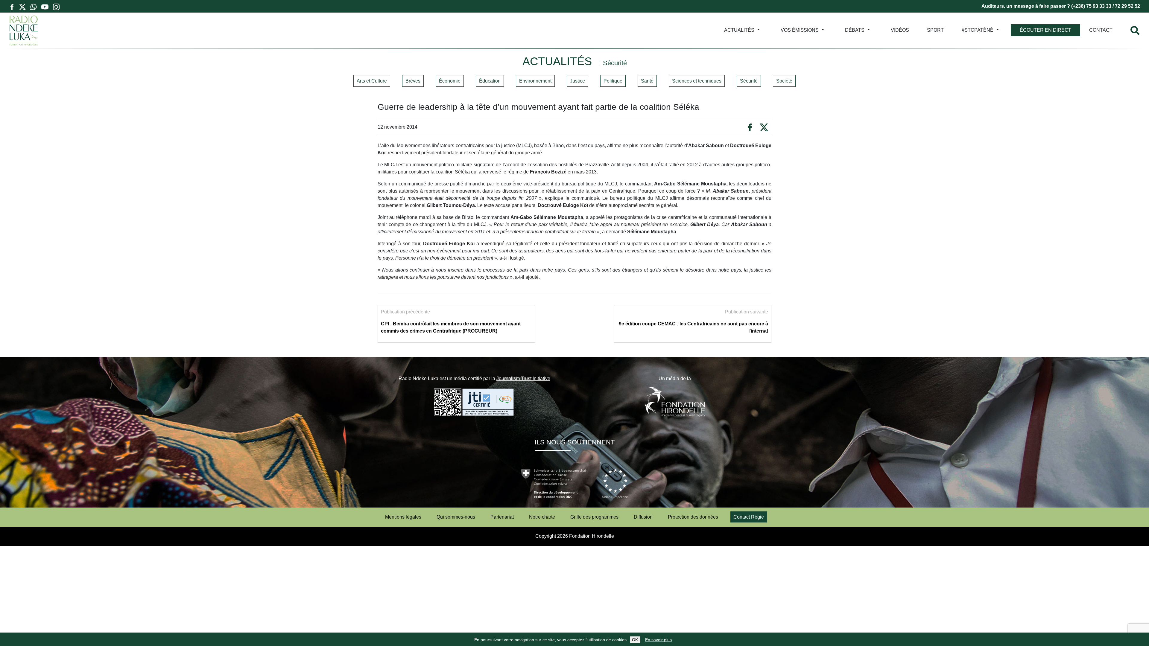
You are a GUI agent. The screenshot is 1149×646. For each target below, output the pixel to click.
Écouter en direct (1045, 30)
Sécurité (749, 80)
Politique (613, 80)
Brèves (412, 80)
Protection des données (693, 516)
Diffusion (643, 516)
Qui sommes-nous (456, 516)
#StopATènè (977, 30)
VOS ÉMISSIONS (800, 30)
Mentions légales (403, 516)
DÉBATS (854, 30)
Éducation (490, 80)
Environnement (535, 80)
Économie (449, 80)
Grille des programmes (594, 516)
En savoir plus (658, 639)
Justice (577, 80)
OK (635, 639)
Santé (647, 80)
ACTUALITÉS (739, 30)
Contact (1100, 30)
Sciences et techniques (696, 80)
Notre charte (542, 516)
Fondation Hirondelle (591, 536)
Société (784, 80)
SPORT (935, 30)
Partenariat (502, 516)
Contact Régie (748, 516)
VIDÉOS (900, 30)
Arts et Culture (372, 80)
